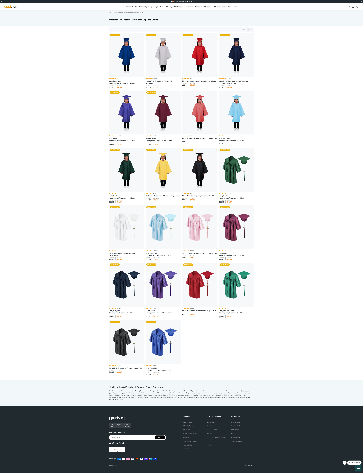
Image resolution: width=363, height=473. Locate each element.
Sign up (160, 437)
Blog (232, 433)
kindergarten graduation (206, 397)
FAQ (208, 441)
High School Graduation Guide (216, 437)
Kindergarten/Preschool (190, 441)
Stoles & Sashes (187, 445)
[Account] (353, 7)
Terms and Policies (249, 465)
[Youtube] (117, 443)
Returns (209, 433)
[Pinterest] (123, 443)
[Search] (349, 7)
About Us (210, 426)
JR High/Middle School (190, 433)
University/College (188, 426)
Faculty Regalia (187, 422)
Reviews (209, 445)
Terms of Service (236, 441)
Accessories (186, 449)
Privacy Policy (235, 437)
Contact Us (210, 422)
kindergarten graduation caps (181, 395)
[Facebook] (110, 443)
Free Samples (235, 422)
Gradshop (115, 465)
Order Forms (235, 429)
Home (110, 12)
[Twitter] (120, 443)
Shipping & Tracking (213, 429)
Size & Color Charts (237, 426)
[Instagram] (113, 443)
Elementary (186, 437)
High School (186, 429)
